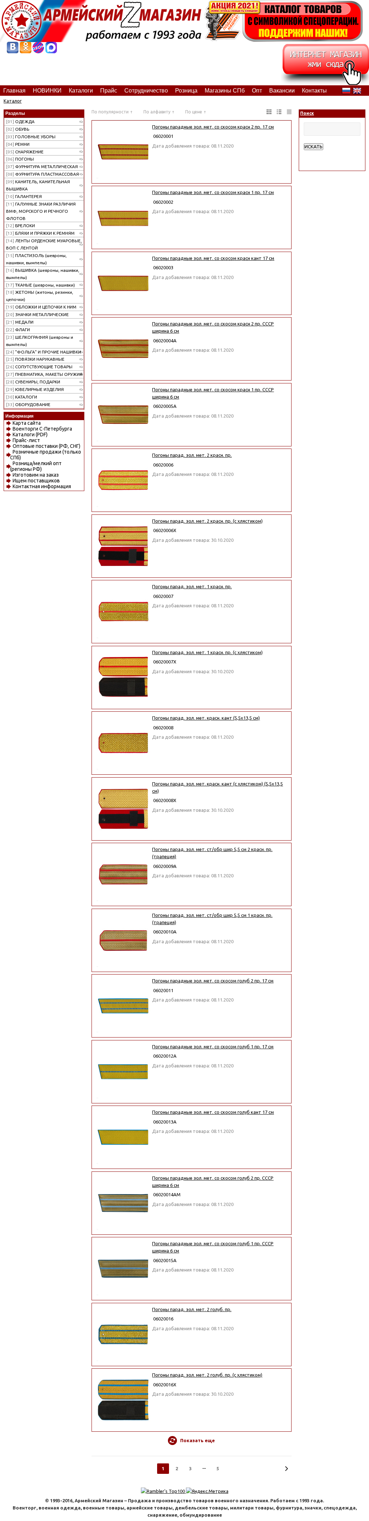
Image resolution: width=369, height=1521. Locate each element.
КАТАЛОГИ (21, 397)
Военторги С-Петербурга (42, 429)
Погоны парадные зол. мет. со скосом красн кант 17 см (213, 258)
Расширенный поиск (326, 153)
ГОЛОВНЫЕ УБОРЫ (30, 136)
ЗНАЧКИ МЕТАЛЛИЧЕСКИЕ (37, 314)
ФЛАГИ (18, 329)
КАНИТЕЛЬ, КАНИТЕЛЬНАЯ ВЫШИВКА (38, 185)
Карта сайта (27, 423)
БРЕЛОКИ (20, 225)
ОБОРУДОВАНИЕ (28, 404)
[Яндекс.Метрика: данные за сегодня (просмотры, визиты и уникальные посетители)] (207, 1491)
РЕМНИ (18, 144)
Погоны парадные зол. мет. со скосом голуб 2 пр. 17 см (213, 980)
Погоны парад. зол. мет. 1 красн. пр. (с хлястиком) (207, 652)
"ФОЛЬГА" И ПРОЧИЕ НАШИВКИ (43, 352)
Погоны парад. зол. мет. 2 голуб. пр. (191, 1309)
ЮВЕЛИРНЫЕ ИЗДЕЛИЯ (35, 389)
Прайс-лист (26, 440)
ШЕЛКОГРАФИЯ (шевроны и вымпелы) (39, 341)
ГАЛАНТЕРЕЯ (24, 196)
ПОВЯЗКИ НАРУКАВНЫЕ (35, 359)
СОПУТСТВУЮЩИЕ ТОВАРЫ (39, 366)
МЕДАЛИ (20, 322)
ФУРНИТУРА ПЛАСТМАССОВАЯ (42, 174)
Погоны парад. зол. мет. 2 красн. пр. (192, 455)
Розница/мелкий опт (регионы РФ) (36, 466)
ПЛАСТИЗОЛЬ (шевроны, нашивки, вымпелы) (36, 259)
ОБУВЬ (17, 129)
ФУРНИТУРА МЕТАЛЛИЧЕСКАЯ (42, 166)
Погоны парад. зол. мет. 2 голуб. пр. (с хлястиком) (207, 1374)
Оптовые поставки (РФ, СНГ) (46, 446)
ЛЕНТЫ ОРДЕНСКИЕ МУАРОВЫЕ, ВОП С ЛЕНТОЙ (44, 244)
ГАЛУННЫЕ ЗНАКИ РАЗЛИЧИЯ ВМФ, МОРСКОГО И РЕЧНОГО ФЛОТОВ (41, 211)
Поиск (307, 113)
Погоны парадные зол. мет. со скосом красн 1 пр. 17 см (213, 192)
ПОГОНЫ (20, 159)
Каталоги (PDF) (30, 434)
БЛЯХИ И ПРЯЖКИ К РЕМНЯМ (40, 233)
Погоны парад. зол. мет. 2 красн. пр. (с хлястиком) (207, 520)
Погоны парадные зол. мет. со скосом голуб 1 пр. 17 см (213, 1046)
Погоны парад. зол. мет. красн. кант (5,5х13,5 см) (206, 717)
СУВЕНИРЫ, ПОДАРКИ (33, 381)
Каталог (13, 100)
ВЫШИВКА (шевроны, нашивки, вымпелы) (42, 274)
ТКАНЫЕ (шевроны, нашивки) (40, 285)
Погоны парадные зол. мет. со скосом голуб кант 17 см (213, 1112)
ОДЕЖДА (20, 121)
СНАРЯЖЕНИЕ (25, 151)
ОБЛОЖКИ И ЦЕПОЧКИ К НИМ (41, 307)
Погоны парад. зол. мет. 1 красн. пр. (192, 586)
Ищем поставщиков (36, 480)
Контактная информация (42, 486)
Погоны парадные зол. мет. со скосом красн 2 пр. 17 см (213, 126)
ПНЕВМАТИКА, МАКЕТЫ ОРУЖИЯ (44, 374)
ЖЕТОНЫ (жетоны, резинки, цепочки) (39, 296)
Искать (313, 146)
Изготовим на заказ (36, 475)
